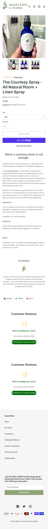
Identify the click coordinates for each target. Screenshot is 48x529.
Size (4, 112)
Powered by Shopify (31, 521)
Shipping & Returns (12, 440)
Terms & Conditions (12, 446)
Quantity (5, 122)
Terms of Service (11, 452)
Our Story (8, 428)
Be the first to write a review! (24, 342)
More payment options (24, 146)
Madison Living (20, 521)
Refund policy (10, 458)
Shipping (6, 105)
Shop (7, 422)
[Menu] (44, 6)
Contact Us (9, 434)
